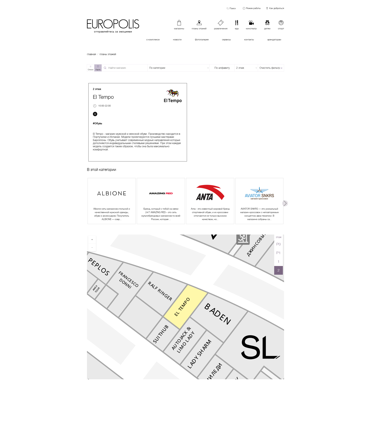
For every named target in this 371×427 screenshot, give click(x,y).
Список (90, 70)
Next (285, 203)
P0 (278, 244)
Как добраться (276, 8)
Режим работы (253, 8)
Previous (86, 203)
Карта (98, 70)
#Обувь (97, 123)
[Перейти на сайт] (95, 114)
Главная (91, 54)
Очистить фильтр (270, 67)
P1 (278, 253)
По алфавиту (222, 67)
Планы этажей (108, 54)
